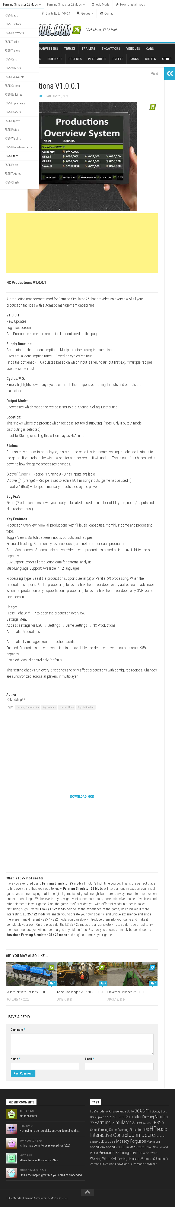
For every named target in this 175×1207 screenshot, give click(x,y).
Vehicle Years (150, 1153)
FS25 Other (11, 156)
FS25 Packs (11, 165)
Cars (150, 49)
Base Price (119, 1111)
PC (91, 1153)
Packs (134, 59)
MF (117, 1147)
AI (110, 1111)
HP (153, 1128)
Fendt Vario (148, 1123)
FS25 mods (97, 1111)
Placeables (97, 59)
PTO (135, 1153)
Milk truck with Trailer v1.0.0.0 (26, 992)
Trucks (70, 49)
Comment (18, 1029)
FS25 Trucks (11, 42)
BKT (145, 1111)
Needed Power (144, 1147)
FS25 (159, 1122)
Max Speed (107, 1147)
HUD (160, 1130)
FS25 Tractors (12, 24)
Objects (75, 59)
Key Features (49, 707)
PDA (96, 1153)
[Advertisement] (82, 243)
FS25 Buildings (13, 94)
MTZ (132, 1147)
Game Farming (99, 1130)
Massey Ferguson (131, 1141)
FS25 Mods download (115, 1164)
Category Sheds (158, 1111)
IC (165, 1129)
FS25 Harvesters (14, 33)
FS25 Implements (14, 103)
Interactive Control (109, 1135)
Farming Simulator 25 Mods (20, 4)
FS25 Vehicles (12, 68)
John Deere (142, 1135)
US (140, 1153)
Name (15, 1059)
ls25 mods (158, 1159)
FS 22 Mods (13, 1198)
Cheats (150, 59)
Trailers (89, 49)
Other (167, 59)
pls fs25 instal (28, 1116)
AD (106, 1111)
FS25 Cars (10, 59)
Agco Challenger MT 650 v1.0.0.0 (80, 992)
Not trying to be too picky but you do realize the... (50, 1131)
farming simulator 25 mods (134, 1159)
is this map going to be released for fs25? (45, 1145)
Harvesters (48, 49)
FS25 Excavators (14, 77)
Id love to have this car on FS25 (39, 1160)
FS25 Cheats (12, 182)
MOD (122, 1147)
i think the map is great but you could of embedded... (52, 1175)
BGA (138, 1111)
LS (106, 1141)
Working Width (100, 1158)
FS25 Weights (12, 138)
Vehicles (133, 49)
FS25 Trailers (12, 50)
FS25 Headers (12, 112)
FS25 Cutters (12, 85)
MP (127, 1147)
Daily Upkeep (98, 1117)
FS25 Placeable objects (18, 147)
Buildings (54, 59)
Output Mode (67, 707)
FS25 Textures (12, 173)
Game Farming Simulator (125, 1130)
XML (114, 1159)
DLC (109, 1117)
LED (101, 1141)
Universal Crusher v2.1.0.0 (125, 992)
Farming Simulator (126, 1116)
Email (89, 1059)
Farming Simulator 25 (28, 707)
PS (131, 1153)
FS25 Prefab (11, 129)
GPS (146, 1129)
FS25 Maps (11, 15)
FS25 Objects (12, 121)
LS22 (111, 1141)
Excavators (111, 49)
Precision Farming (114, 1152)
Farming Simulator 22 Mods (64, 4)
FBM (139, 1123)
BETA (130, 1111)
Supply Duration (86, 707)
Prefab (117, 59)
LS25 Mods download (143, 1164)
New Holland (160, 1147)
